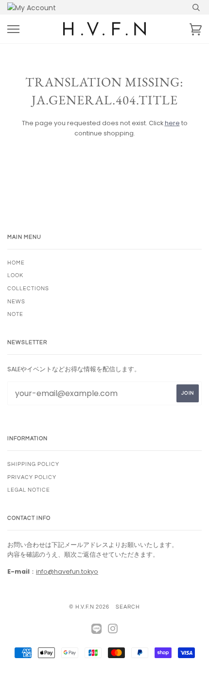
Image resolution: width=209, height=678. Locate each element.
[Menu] (13, 29)
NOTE (15, 314)
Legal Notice (28, 490)
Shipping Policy (33, 464)
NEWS (16, 301)
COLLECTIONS (28, 288)
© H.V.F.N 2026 (89, 607)
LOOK (15, 275)
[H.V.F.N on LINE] (96, 629)
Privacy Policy (31, 477)
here (172, 123)
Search (128, 607)
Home (16, 262)
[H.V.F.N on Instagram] (113, 630)
